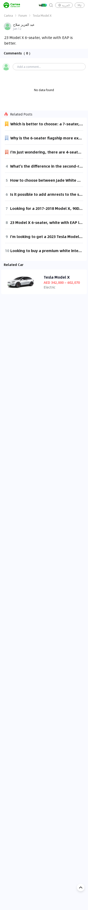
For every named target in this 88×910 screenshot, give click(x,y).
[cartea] (12, 5)
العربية (66, 5)
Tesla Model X (42, 15)
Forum (23, 15)
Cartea (8, 15)
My (79, 5)
